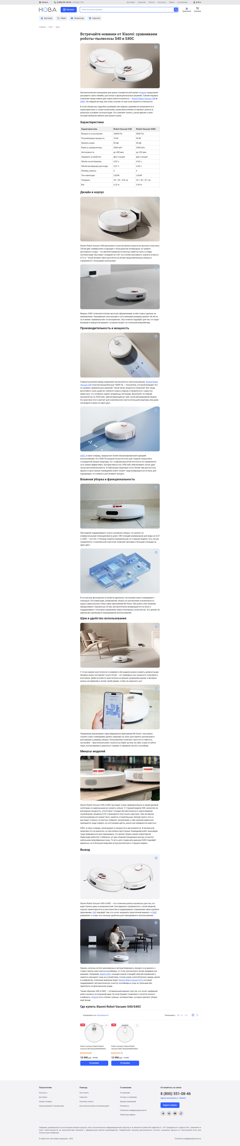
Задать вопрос (170, 1105)
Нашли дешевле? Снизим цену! (51, 1106)
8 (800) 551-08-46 (64, 2)
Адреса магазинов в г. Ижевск (173, 1098)
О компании (182, 2)
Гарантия (142, 2)
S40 (94, 912)
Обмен (171, 2)
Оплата (152, 2)
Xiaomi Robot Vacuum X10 (131, 980)
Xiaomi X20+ (105, 974)
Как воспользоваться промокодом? (94, 1106)
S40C (82, 101)
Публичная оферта (127, 1115)
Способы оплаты (87, 1102)
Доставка (131, 2)
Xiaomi (143, 92)
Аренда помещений (128, 1102)
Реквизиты (124, 1106)
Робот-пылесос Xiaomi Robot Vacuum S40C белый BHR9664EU (124, 1047)
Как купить (84, 1093)
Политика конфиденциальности (133, 1110)
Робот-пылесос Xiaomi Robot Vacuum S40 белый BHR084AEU (93, 1047)
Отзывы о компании (128, 1097)
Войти (198, 2)
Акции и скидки (45, 1102)
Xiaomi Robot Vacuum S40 (144, 98)
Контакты (162, 2)
